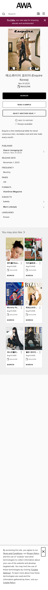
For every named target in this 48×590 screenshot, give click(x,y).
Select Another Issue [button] (23, 113)
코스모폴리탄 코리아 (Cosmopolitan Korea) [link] (13, 352)
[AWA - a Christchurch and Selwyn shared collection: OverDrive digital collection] (24, 5)
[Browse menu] (43, 13)
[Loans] (38, 14)
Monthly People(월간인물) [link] (13, 308)
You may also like (12, 232)
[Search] (3, 14)
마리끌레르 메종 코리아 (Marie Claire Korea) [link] (32, 263)
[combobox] (18, 14)
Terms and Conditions (12, 553)
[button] (24, 96)
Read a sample (24, 105)
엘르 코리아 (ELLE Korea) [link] (32, 352)
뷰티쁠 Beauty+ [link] (13, 263)
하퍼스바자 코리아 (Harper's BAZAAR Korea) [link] (32, 308)
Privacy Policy (33, 553)
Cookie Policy (9, 582)
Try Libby (11, 20)
